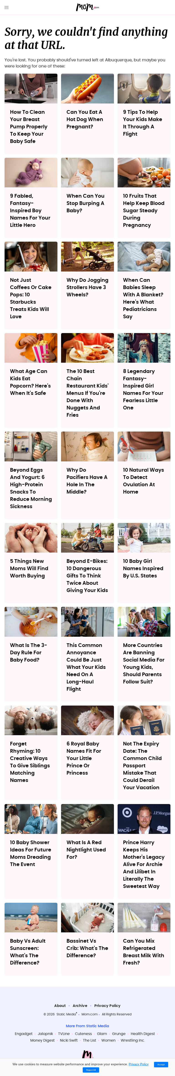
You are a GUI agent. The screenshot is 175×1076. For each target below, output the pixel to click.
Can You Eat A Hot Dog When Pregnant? (85, 119)
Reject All (91, 1070)
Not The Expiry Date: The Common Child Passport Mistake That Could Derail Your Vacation (142, 765)
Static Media (66, 1014)
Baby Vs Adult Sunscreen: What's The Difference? (28, 952)
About (60, 1006)
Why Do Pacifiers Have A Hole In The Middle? (87, 481)
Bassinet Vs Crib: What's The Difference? (87, 948)
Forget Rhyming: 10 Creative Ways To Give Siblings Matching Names (30, 762)
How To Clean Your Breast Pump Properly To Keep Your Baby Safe (28, 127)
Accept (161, 1064)
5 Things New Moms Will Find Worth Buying (29, 568)
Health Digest (143, 1034)
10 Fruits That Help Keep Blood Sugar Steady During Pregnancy (144, 211)
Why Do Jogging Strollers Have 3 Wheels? (87, 287)
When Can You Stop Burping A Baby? (86, 203)
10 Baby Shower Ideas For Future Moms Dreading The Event (30, 853)
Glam (102, 1034)
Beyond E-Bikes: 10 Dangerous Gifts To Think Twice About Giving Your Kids (87, 576)
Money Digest (42, 1040)
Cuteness (83, 1034)
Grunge (119, 1034)
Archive (80, 1006)
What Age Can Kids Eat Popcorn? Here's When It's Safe (30, 382)
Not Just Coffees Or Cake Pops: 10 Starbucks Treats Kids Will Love (30, 298)
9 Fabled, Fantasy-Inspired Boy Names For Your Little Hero (30, 211)
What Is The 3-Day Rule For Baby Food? (28, 652)
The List (89, 1040)
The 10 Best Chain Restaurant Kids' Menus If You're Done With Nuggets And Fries (87, 393)
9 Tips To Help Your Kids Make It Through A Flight (142, 123)
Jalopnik (45, 1034)
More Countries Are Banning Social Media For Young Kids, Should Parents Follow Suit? (144, 663)
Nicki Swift (69, 1040)
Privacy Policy (107, 1006)
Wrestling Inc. (133, 1040)
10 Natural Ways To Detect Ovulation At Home (143, 481)
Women (108, 1040)
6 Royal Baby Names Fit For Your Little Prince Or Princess (84, 758)
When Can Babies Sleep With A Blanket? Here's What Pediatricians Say (143, 298)
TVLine (64, 1034)
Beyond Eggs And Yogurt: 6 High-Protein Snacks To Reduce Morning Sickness (31, 488)
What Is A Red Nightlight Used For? (86, 850)
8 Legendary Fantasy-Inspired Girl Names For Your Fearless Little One (143, 389)
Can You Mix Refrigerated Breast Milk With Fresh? (143, 952)
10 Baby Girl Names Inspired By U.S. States (143, 568)
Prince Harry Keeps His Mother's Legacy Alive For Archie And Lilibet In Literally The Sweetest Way (144, 864)
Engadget (24, 1034)
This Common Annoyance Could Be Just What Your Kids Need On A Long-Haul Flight (86, 667)
